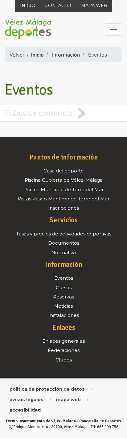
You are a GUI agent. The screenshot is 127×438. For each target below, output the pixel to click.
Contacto (58, 5)
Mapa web (94, 5)
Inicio (27, 5)
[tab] (63, 113)
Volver (17, 55)
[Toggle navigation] (113, 29)
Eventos (97, 55)
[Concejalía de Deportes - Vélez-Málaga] (28, 29)
